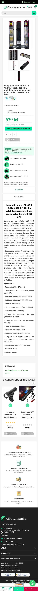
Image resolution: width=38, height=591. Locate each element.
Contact (27, 2)
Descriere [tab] (19, 190)
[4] (12, 422)
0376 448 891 (9, 542)
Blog (33, 2)
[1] (6, 422)
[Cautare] (34, 13)
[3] (10, 422)
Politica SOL (21, 582)
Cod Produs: (8, 105)
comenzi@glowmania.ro (13, 538)
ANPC (14, 582)
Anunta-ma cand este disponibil (18, 129)
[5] (14, 422)
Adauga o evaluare (17, 112)
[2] (8, 422)
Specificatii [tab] (19, 197)
